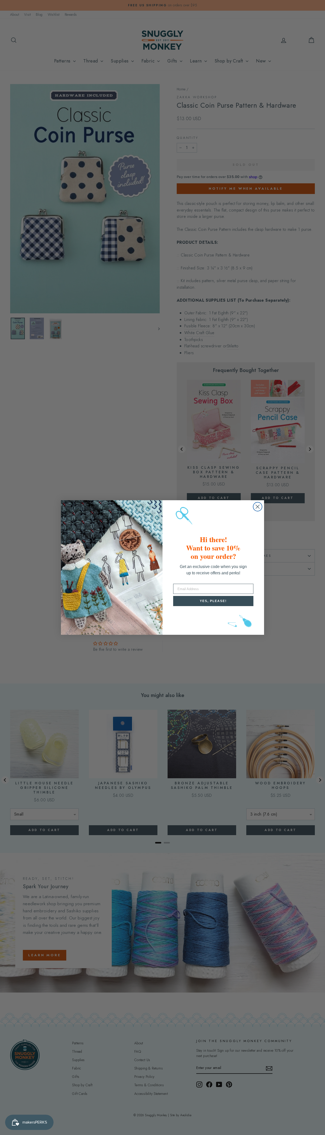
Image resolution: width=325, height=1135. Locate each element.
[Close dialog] (257, 506)
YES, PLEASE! (213, 601)
